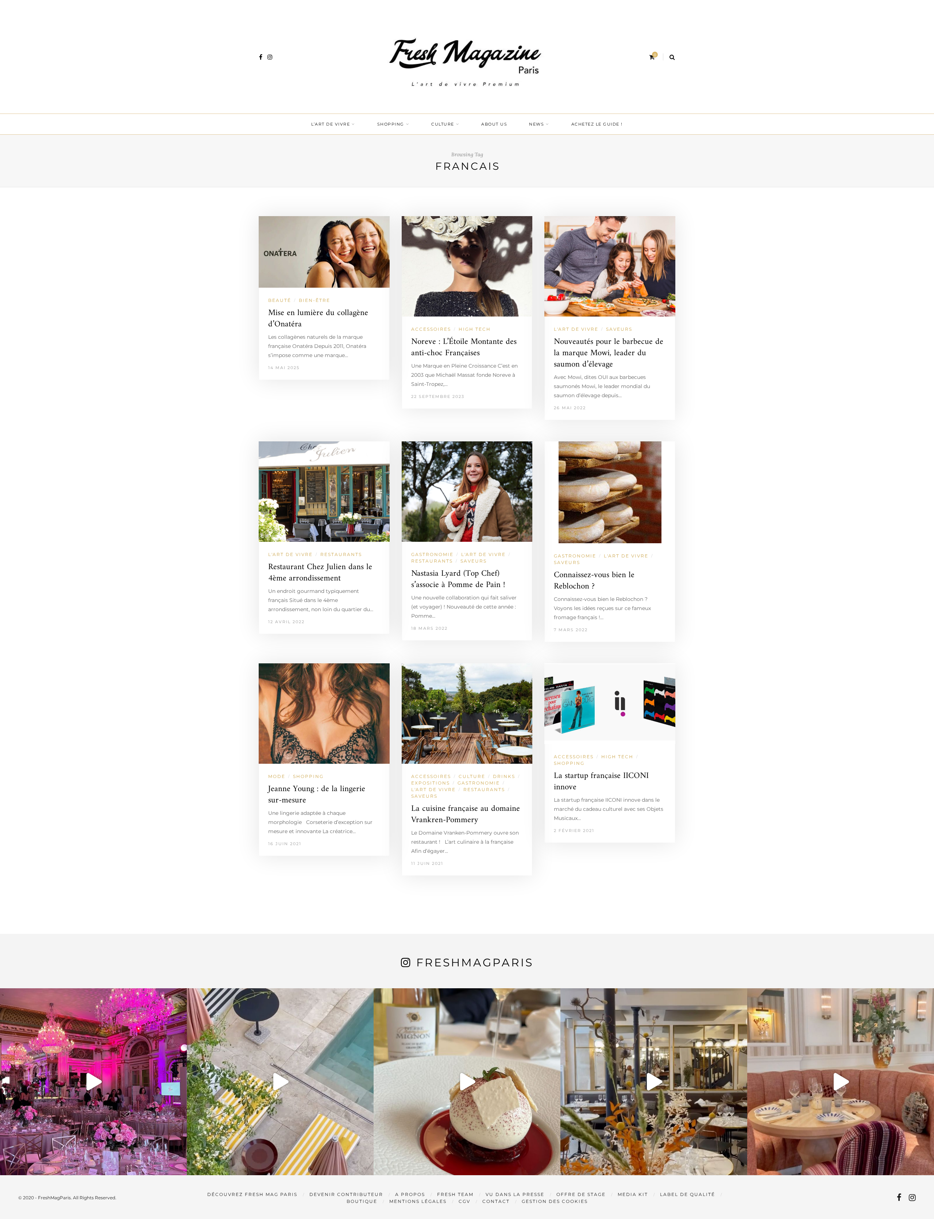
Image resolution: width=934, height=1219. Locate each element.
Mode (276, 776)
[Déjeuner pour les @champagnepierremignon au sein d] (467, 1081)
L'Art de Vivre (576, 329)
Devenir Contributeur (346, 1194)
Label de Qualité (687, 1194)
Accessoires (431, 329)
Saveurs (619, 329)
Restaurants (341, 554)
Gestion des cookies (555, 1201)
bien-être (314, 300)
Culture (442, 124)
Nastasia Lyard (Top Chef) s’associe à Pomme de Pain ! (458, 579)
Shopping (390, 124)
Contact (496, 1201)
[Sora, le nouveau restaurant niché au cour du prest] (840, 1081)
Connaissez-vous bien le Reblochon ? (594, 581)
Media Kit (633, 1194)
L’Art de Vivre (330, 124)
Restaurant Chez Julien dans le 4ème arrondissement (320, 573)
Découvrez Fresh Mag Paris (252, 1194)
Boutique (362, 1201)
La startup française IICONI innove (601, 781)
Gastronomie (432, 554)
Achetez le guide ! (597, 124)
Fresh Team (455, 1194)
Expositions (430, 783)
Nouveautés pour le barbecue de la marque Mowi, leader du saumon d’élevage (608, 353)
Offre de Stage (581, 1194)
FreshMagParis (474, 962)
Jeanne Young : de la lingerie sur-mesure (316, 795)
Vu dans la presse (515, 1194)
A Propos (410, 1194)
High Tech (475, 329)
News (536, 124)
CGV (464, 1201)
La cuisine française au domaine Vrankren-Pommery (465, 814)
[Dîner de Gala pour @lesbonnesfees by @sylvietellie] (93, 1081)
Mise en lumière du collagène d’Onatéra (318, 319)
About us (494, 124)
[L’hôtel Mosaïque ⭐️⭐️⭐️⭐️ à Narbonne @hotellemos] (280, 1081)
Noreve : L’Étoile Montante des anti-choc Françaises (464, 347)
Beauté (279, 300)
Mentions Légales (418, 1201)
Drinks (504, 776)
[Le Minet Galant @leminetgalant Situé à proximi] (653, 1081)
